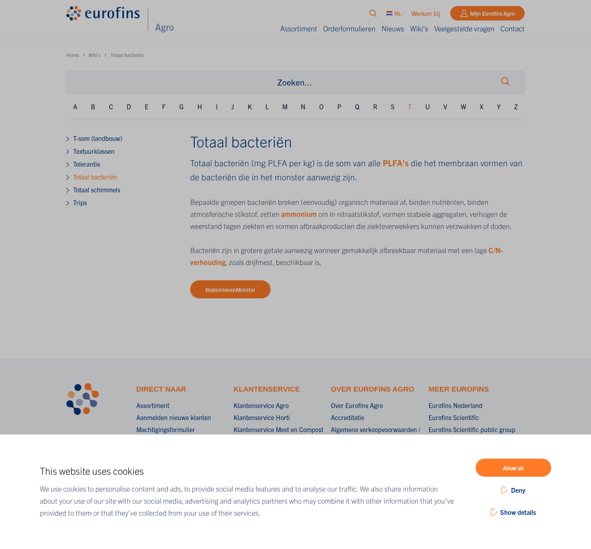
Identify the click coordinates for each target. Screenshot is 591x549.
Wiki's (419, 28)
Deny (518, 490)
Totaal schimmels (96, 190)
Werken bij (425, 13)
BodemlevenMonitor (230, 289)
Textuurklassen (94, 151)
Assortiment (298, 28)
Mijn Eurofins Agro (492, 13)
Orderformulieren (349, 28)
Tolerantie (86, 164)
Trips (80, 202)
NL (397, 13)
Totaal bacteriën (95, 177)
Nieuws (393, 28)
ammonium (299, 213)
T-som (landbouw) (97, 138)
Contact (513, 28)
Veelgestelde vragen (464, 28)
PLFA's (396, 162)
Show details (518, 512)
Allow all (513, 467)
